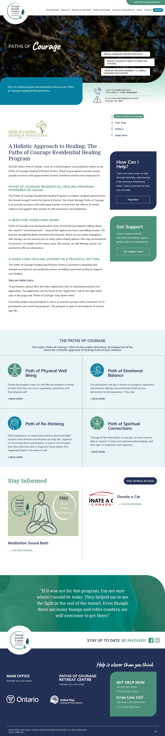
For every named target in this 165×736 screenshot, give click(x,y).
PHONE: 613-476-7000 (71, 684)
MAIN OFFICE (18, 676)
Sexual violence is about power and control (127, 62)
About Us (65, 10)
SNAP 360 (19, 732)
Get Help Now (52, 10)
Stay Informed (27, 481)
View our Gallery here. (21, 280)
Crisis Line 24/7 (129, 697)
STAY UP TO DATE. (116, 640)
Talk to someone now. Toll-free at (121, 91)
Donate (158, 10)
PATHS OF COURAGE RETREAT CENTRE (77, 677)
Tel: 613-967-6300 (126, 687)
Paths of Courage (101, 10)
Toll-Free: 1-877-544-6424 (130, 702)
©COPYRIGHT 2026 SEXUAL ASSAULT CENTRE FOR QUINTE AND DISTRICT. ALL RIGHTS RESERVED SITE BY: (48, 731)
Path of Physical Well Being (46, 373)
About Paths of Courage (128, 116)
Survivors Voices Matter (123, 10)
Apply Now (121, 135)
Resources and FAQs (81, 10)
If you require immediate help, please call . (122, 99)
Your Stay (120, 122)
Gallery (119, 128)
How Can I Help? (127, 164)
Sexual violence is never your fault (123, 54)
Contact (148, 10)
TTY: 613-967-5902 (127, 691)
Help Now (133, 199)
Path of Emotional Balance (125, 373)
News (139, 10)
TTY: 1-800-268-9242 (128, 706)
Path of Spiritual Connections (124, 426)
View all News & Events (140, 480)
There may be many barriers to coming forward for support (125, 71)
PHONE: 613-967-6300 (19, 680)
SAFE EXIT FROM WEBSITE (147, 2)
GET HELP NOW (130, 682)
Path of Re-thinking (45, 423)
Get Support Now (133, 251)
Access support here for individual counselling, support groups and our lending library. (132, 237)
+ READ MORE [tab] (15, 399)
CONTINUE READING (20, 550)
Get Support (129, 227)
